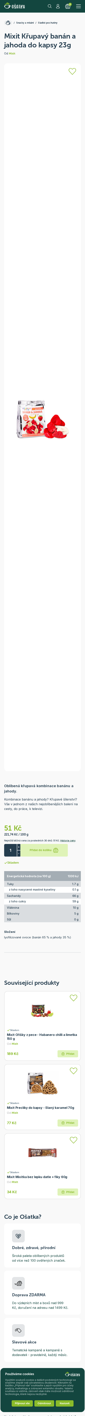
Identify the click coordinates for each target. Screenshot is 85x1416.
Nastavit (65, 1403)
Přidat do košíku (41, 850)
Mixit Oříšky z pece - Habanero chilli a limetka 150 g (42, 1037)
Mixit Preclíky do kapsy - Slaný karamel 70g (40, 1108)
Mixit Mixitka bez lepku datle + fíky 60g (37, 1177)
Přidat (70, 1054)
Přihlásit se (58, 6)
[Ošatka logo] (14, 6)
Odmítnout (44, 1403)
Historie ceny (67, 840)
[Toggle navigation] (78, 6)
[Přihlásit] (72, 71)
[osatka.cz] (8, 22)
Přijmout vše (22, 1403)
